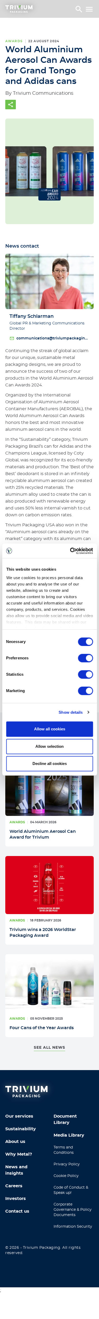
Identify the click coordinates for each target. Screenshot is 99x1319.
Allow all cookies (49, 729)
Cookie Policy (66, 1176)
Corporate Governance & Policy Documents (73, 1210)
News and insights (16, 1170)
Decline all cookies (49, 763)
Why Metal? (18, 1154)
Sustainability (20, 1129)
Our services (19, 1116)
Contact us (17, 1211)
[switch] (85, 658)
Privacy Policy (67, 1164)
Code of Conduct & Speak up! (71, 1190)
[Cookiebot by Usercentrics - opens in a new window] (70, 550)
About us (15, 1142)
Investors (15, 1199)
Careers (13, 1186)
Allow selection (49, 746)
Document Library (65, 1119)
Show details (71, 712)
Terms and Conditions (64, 1150)
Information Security (73, 1226)
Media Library (69, 1135)
